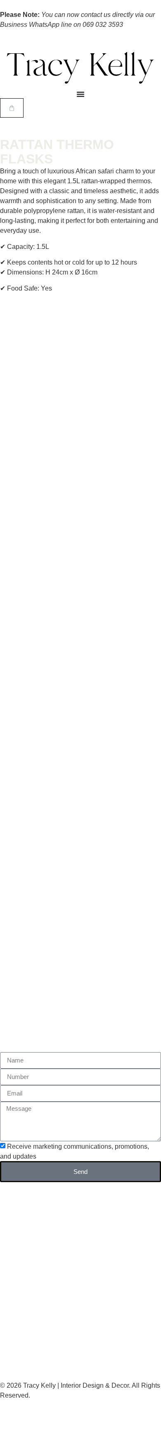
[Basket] (12, 108)
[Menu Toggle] (80, 94)
